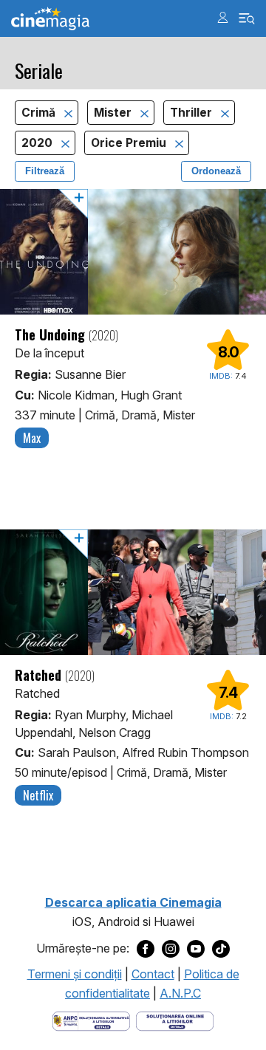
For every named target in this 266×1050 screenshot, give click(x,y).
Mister (114, 113)
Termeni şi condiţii (74, 974)
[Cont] (222, 17)
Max (32, 438)
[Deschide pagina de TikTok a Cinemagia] (221, 948)
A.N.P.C (180, 993)
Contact (153, 974)
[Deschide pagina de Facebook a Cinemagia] (145, 948)
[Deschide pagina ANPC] (91, 1020)
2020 (38, 143)
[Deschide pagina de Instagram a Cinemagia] (171, 948)
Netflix (38, 795)
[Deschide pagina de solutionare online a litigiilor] (175, 1020)
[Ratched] (133, 592)
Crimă (39, 113)
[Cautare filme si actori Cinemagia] (247, 18)
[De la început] (133, 252)
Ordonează (216, 170)
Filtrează (44, 170)
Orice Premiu (130, 143)
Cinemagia (50, 19)
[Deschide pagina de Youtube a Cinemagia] (196, 948)
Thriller (192, 113)
